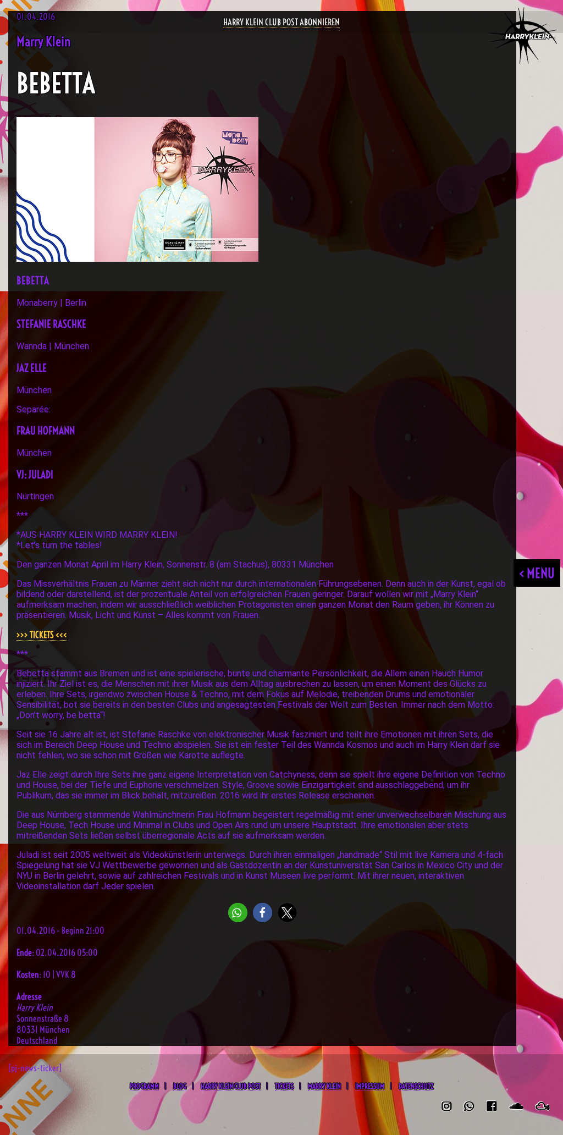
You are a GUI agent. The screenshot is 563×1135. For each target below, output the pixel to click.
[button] (237, 912)
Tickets (284, 1086)
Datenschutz (416, 1086)
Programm (144, 1086)
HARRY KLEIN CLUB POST (231, 1086)
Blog (179, 1086)
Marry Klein (324, 1086)
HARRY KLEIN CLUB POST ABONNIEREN (281, 21)
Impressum (369, 1086)
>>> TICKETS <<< (41, 634)
